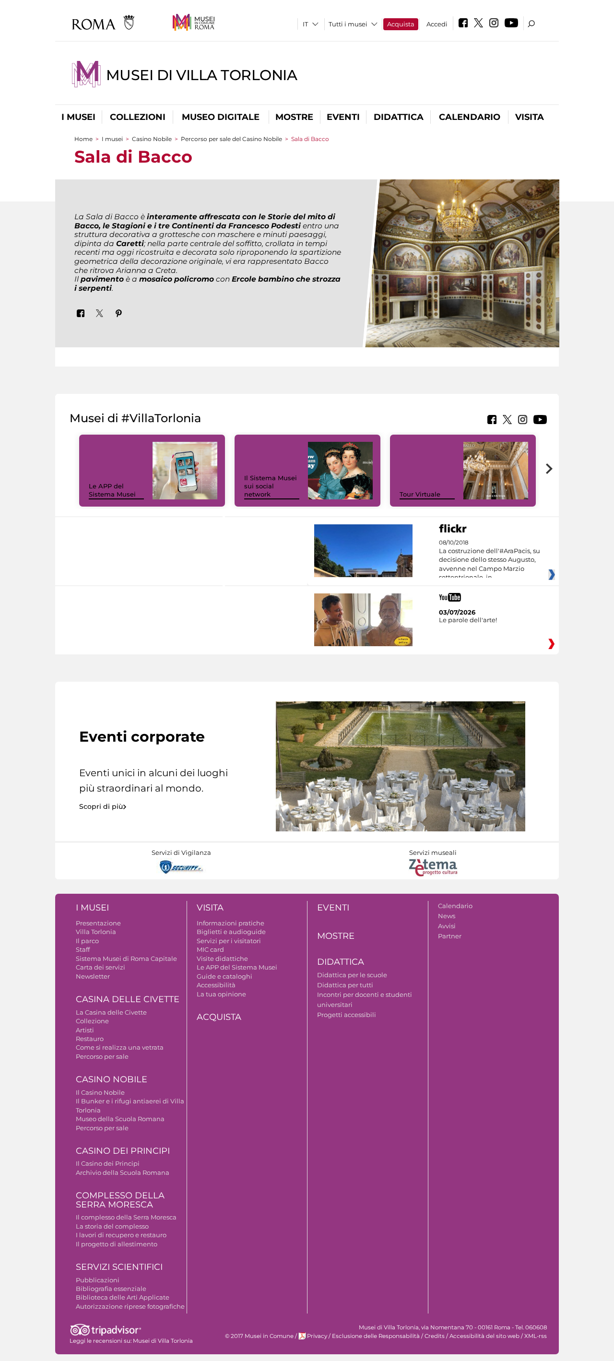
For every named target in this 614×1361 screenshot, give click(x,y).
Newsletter (93, 976)
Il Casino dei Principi (108, 1163)
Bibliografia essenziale (111, 1288)
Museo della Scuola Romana (120, 1119)
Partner (449, 936)
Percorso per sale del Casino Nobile (231, 138)
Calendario (469, 117)
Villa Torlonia (96, 931)
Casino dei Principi (123, 1151)
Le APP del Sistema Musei (112, 490)
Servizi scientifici (119, 1267)
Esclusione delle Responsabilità (376, 1336)
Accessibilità (216, 985)
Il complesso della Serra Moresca (126, 1217)
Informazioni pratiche (230, 923)
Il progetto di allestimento (116, 1244)
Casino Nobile (152, 138)
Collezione (92, 1021)
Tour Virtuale (420, 494)
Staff (83, 949)
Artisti (85, 1030)
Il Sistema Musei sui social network (270, 486)
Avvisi (447, 926)
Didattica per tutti (345, 985)
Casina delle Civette (127, 999)
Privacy (317, 1336)
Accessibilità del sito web (484, 1336)
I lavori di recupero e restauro (121, 1235)
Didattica (399, 117)
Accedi (437, 24)
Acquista (400, 24)
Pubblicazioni (97, 1280)
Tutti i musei (348, 24)
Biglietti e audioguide (231, 931)
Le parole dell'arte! (468, 620)
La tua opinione (221, 994)
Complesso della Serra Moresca (120, 1200)
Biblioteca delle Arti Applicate (122, 1297)
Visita (529, 117)
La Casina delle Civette (111, 1012)
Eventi (343, 117)
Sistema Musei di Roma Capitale (126, 958)
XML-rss (535, 1336)
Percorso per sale (102, 1056)
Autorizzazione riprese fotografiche (130, 1306)
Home (83, 138)
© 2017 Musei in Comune (259, 1336)
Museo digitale (221, 117)
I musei (78, 117)
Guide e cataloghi (224, 976)
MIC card (210, 949)
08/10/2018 (489, 560)
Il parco (87, 941)
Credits (435, 1336)
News (446, 916)
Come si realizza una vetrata (120, 1047)
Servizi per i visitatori (229, 941)
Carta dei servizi (100, 967)
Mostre (294, 117)
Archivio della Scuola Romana (122, 1172)
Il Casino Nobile (100, 1092)
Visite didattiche (222, 958)
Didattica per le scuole (352, 975)
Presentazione (98, 923)
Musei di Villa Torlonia (201, 75)
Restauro (90, 1038)
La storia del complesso (112, 1226)
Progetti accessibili (346, 1014)
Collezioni (137, 117)
